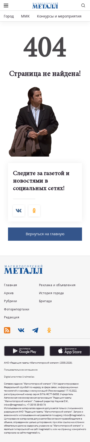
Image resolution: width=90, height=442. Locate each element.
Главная (10, 285)
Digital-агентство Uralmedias (19, 376)
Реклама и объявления (57, 285)
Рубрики (10, 301)
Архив (9, 293)
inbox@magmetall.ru (15, 404)
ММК (25, 16)
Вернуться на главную (45, 233)
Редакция (11, 317)
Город (9, 16)
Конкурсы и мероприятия (59, 16)
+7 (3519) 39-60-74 (36, 404)
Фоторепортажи (17, 309)
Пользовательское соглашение (21, 369)
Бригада (45, 301)
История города (51, 293)
